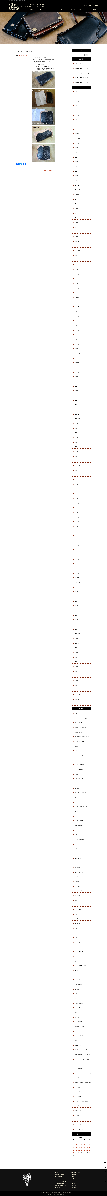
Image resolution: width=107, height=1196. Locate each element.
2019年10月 (77, 475)
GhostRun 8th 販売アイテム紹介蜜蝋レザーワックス (83, 68)
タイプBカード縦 (48, 170)
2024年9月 (77, 199)
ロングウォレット (79, 825)
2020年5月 (77, 442)
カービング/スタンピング (80, 965)
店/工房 (76, 919)
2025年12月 (77, 129)
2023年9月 (77, 255)
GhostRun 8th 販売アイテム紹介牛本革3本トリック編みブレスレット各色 (83, 73)
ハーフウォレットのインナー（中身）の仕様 (83, 1063)
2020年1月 (77, 461)
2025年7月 (77, 152)
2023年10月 (77, 250)
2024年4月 (77, 222)
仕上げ (76, 933)
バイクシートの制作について (81, 1120)
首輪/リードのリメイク (80, 732)
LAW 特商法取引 (58, 1176)
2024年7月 (77, 208)
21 (87, 1150)
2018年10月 (77, 531)
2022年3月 (77, 339)
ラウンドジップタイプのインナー (82, 1077)
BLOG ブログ (58, 1187)
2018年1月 (77, 573)
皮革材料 (77, 989)
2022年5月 (77, 330)
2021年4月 (77, 390)
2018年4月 (77, 559)
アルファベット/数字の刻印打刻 (82, 736)
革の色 (76, 993)
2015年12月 (77, 690)
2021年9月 (77, 367)
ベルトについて (78, 1087)
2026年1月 (77, 124)
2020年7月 (77, 432)
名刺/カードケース (79, 872)
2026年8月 (77, 91)
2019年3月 (77, 507)
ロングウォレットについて (81, 1049)
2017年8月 (77, 596)
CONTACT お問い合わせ (60, 1185)
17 (76, 1150)
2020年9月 (77, 423)
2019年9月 (77, 479)
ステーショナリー (79, 891)
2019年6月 (77, 493)
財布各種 (74, 1174)
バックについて (78, 1110)
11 (79, 1147)
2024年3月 (77, 227)
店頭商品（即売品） (79, 778)
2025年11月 (77, 133)
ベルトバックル (78, 1096)
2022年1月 (77, 348)
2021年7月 (77, 376)
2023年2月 (77, 288)
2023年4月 (77, 278)
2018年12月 (77, 521)
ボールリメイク (78, 722)
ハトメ (40, 170)
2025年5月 (77, 161)
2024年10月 (77, 194)
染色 (76, 937)
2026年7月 (77, 96)
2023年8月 (77, 260)
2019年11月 (77, 470)
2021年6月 (77, 381)
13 (84, 1147)
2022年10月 (77, 306)
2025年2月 (77, 175)
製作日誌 (77, 788)
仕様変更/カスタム (79, 984)
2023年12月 (77, 241)
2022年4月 (77, 334)
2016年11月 (77, 638)
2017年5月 (77, 610)
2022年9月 (77, 311)
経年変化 (77, 811)
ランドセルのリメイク (80, 1129)
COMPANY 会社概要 (59, 1174)
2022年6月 (77, 325)
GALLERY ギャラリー (60, 1183)
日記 (76, 797)
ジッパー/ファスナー (79, 1026)
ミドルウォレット (79, 834)
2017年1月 (77, 629)
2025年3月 (77, 171)
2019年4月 (77, 503)
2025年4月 (77, 166)
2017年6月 (77, 605)
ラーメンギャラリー (79, 769)
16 (73, 1150)
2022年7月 (77, 320)
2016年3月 (77, 676)
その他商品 (74, 1187)
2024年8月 (77, 203)
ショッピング (68, 9)
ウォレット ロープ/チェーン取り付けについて (83, 1035)
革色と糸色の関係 (79, 1003)
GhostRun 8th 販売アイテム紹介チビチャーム (83, 77)
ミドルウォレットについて (81, 1068)
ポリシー (59, 9)
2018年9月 (77, 535)
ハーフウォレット (79, 830)
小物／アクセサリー (76, 1176)
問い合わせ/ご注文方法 (80, 741)
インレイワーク (78, 947)
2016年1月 (77, 685)
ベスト (76, 900)
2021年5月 (77, 386)
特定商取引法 (50, 9)
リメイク (77, 783)
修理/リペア (77, 774)
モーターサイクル (76, 1183)
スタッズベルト (78, 858)
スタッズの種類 (78, 1021)
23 (73, 1152)
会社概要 (41, 9)
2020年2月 (77, 456)
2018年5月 (77, 554)
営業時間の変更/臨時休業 (80, 727)
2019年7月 (77, 489)
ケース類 (77, 1115)
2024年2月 (77, 232)
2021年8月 (77, 372)
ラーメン (77, 802)
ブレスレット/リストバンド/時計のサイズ (83, 1101)
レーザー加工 (78, 979)
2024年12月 (77, 185)
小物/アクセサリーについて (81, 1105)
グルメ (76, 713)
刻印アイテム (78, 905)
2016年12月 (77, 633)
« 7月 (73, 1158)
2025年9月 (77, 143)
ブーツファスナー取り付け (81, 718)
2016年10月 (77, 643)
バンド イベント (79, 760)
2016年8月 (77, 652)
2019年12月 (77, 465)
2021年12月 (77, 353)
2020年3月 (77, 451)
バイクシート (78, 895)
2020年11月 (77, 414)
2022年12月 (77, 297)
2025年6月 (77, 157)
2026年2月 (77, 119)
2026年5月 (77, 105)
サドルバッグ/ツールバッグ (81, 848)
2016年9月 (77, 647)
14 (87, 1147)
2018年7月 (77, 545)
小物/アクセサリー (79, 886)
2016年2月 (77, 680)
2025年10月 (77, 138)
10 (76, 1147)
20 (84, 1150)
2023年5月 (77, 274)
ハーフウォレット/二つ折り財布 (82, 1059)
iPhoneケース (78, 1031)
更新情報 (77, 746)
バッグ (76, 844)
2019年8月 (77, 484)
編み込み (77, 961)
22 (89, 1150)
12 (81, 1147)
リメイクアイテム (79, 755)
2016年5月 (77, 666)
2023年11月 (77, 246)
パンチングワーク (79, 951)
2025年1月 (77, 180)
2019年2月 (77, 512)
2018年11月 (77, 526)
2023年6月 (77, 269)
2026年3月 (77, 115)
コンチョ (77, 1012)
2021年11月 (77, 358)
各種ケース (77, 881)
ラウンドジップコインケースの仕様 (83, 1082)
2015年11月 (77, 694)
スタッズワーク (78, 942)
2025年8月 (77, 147)
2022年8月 (77, 316)
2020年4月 (77, 447)
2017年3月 (77, 619)
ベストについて (78, 1124)
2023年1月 (77, 292)
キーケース (77, 862)
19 (81, 1150)
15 (89, 1147)
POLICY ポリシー (59, 1178)
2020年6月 (77, 437)
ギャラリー (87, 9)
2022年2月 (77, 344)
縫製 (76, 928)
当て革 (76, 970)
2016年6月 (77, 661)
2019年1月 (77, 517)
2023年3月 (77, 283)
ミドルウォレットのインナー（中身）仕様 (83, 1073)
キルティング (78, 975)
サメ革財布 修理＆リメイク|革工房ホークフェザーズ (17, 0)
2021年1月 (77, 404)
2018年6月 (77, 549)
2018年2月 (77, 568)
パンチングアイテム (79, 909)
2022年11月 (77, 302)
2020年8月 (77, 428)
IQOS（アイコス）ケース (80, 63)
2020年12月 (77, 409)
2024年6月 (77, 213)
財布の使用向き (78, 1045)
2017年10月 (77, 587)
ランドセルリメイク (79, 764)
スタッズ (77, 1017)
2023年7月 (77, 264)
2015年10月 (77, 699)
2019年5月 (77, 498)
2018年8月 (77, 540)
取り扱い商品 (78, 9)
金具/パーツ (77, 1007)
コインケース (78, 867)
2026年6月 (77, 101)
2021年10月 (77, 362)
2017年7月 (77, 601)
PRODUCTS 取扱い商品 (76, 1172)
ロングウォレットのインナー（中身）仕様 (83, 1054)
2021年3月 (77, 395)
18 (79, 1150)
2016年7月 (77, 657)
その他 (76, 914)
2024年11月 (77, 189)
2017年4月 (77, 615)
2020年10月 (77, 418)
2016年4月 (77, 671)
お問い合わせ (96, 9)
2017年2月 (77, 624)
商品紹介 (77, 750)
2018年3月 (77, 563)
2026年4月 (77, 110)
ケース (73, 1180)
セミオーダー (78, 923)
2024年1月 (77, 236)
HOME (31, 9)
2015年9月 (77, 704)
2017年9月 (77, 591)
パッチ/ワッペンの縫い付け (81, 792)
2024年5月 (77, 217)
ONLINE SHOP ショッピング (61, 1181)
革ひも (76, 1040)
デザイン (77, 956)
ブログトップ (81, 50)
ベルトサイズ (78, 1091)
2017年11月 (77, 582)
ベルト (76, 853)
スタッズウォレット (79, 839)
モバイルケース (78, 876)
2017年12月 (77, 577)
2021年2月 (77, 400)
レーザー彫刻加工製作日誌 (81, 806)
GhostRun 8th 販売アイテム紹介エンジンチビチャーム (83, 82)
